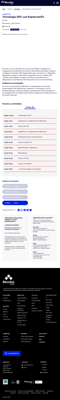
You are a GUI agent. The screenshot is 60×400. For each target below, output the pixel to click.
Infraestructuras (7, 300)
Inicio (3, 9)
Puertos (48, 310)
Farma (33, 303)
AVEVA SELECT (43, 333)
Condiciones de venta (10, 391)
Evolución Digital (21, 324)
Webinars (5, 311)
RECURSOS (6, 306)
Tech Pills (5, 316)
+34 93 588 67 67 (13, 353)
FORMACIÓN (6, 333)
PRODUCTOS (20, 295)
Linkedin (44, 364)
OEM (33, 305)
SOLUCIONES (6, 295)
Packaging (34, 308)
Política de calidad (40, 391)
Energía (48, 307)
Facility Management (51, 322)
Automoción (35, 298)
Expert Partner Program (27, 336)
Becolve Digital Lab (26, 341)
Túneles (48, 319)
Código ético (50, 391)
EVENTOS (41, 336)
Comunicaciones (21, 305)
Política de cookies (36, 393)
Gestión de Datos (21, 315)
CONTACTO (25, 362)
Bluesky (44, 367)
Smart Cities (49, 312)
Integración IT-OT (21, 317)
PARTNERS (24, 333)
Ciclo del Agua (49, 305)
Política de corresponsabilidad (25, 391)
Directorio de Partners (26, 339)
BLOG (40, 339)
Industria (5, 298)
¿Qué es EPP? (23, 29)
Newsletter (45, 372)
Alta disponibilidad (22, 298)
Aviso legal (45, 393)
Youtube (44, 369)
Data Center (49, 299)
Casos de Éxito (7, 319)
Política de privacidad (23, 393)
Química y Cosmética (37, 310)
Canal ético (13, 393)
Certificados (6, 339)
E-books (5, 309)
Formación (17, 9)
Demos (4, 314)
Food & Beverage (36, 300)
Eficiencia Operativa (22, 312)
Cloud (18, 303)
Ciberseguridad (21, 300)
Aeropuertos (49, 302)
